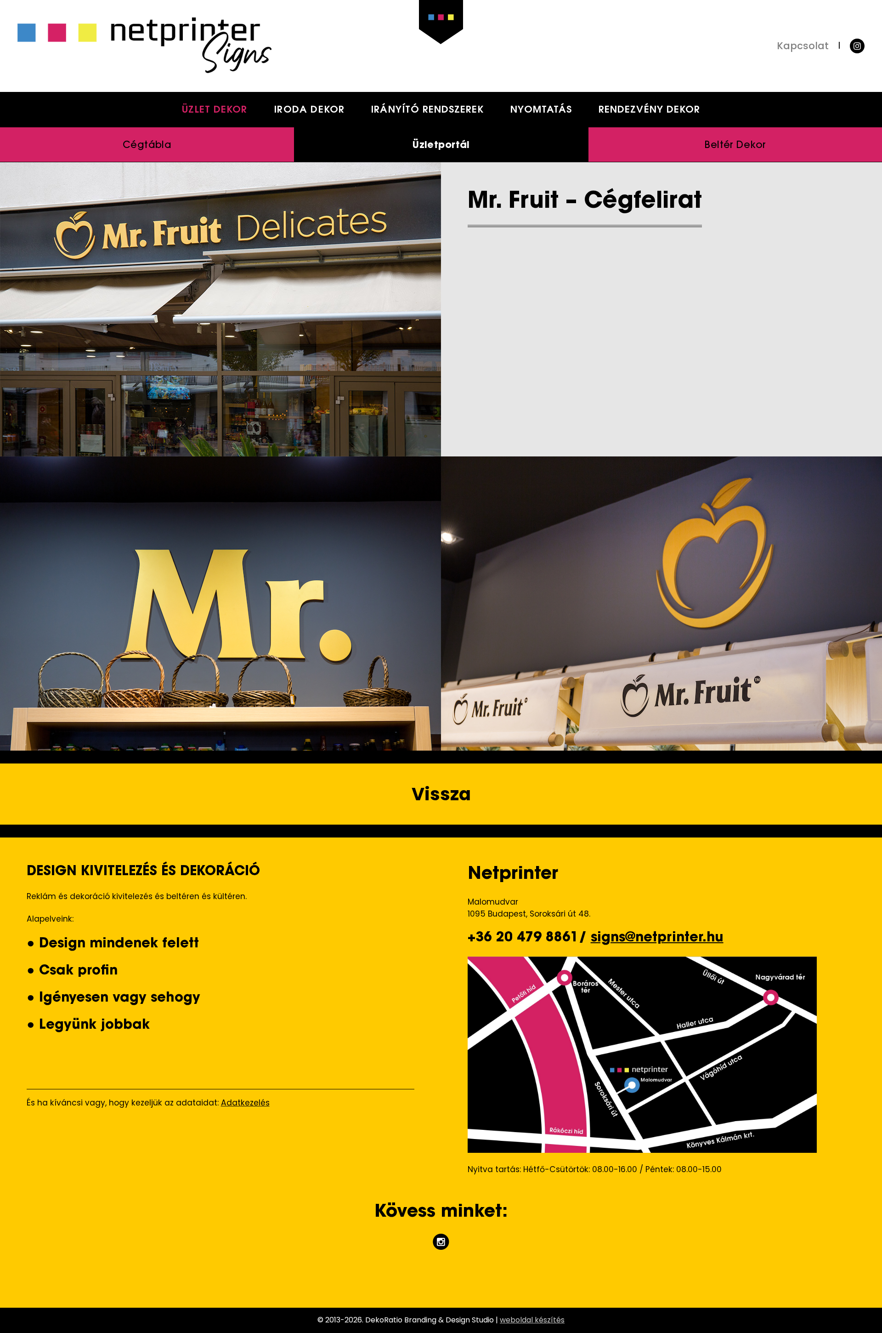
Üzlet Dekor (215, 110)
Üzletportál (441, 145)
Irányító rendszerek (427, 110)
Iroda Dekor (309, 110)
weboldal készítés (532, 1320)
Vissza (441, 794)
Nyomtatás (541, 110)
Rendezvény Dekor (649, 110)
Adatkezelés (245, 1102)
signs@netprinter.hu (657, 938)
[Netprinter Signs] (229, 45)
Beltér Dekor (735, 145)
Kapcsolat (803, 45)
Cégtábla (147, 145)
